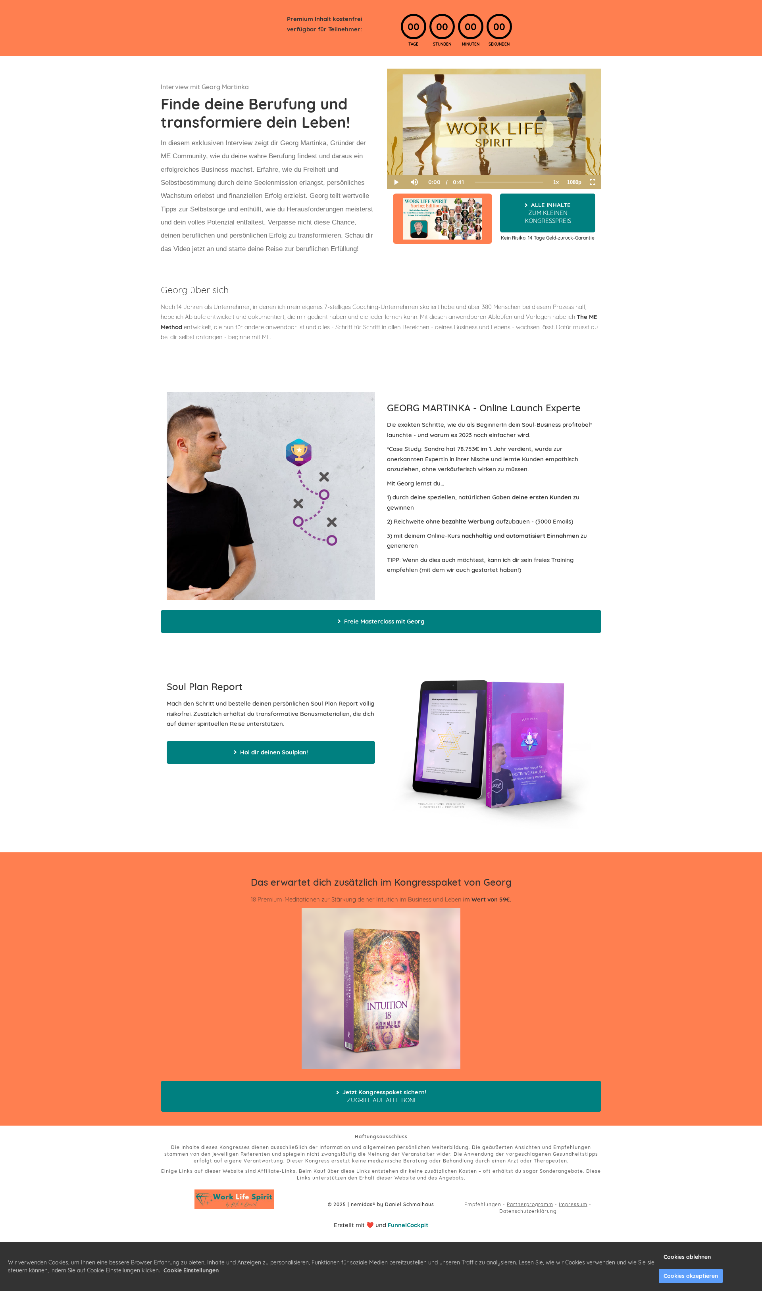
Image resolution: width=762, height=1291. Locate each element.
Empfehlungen (482, 1204)
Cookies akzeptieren (691, 1275)
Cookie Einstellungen (191, 1270)
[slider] (414, 154)
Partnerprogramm (530, 1204)
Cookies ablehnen (687, 1256)
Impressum (573, 1204)
